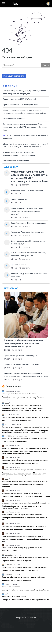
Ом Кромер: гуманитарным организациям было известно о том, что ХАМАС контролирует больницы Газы (25, 127)
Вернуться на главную (13, 76)
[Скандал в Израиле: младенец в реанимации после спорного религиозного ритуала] (26, 315)
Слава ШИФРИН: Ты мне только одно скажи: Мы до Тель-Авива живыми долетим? (27, 211)
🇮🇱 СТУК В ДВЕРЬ (18, 265)
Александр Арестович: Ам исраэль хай (27, 232)
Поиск (46, 65)
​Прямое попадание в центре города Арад (20, 105)
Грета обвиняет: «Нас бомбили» (16, 161)
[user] (48, 3)
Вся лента (9, 86)
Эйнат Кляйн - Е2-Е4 (19, 199)
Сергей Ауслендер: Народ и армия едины (28, 223)
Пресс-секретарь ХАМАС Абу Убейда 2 (19, 99)
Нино (6, 446)
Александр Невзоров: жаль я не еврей (27, 190)
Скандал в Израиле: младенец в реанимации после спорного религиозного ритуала (23, 343)
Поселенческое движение (14, 118)
